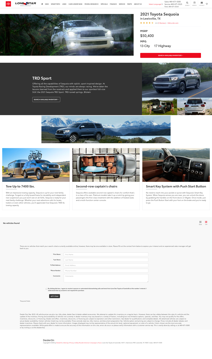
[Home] (42, 4)
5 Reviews (162, 23)
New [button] (47, 4)
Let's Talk (54, 296)
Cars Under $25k (75, 4)
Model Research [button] (91, 4)
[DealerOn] (48, 340)
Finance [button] (113, 4)
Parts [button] (129, 4)
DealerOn (59, 343)
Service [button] (122, 4)
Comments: (57, 276)
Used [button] (64, 4)
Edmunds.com (173, 23)
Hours (100, 343)
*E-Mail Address (55, 265)
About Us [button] (138, 4)
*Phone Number (55, 270)
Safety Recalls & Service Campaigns (86, 343)
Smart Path (55, 4)
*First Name (57, 254)
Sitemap (65, 343)
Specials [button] (104, 4)
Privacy (71, 343)
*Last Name (57, 260)
